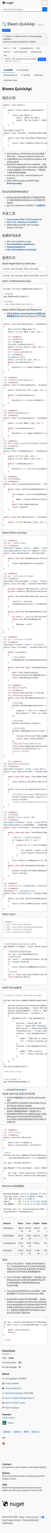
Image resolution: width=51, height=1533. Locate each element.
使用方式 (41, 205)
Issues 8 (22, 1089)
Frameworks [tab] (24, 70)
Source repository (13, 1388)
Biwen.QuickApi (14, 183)
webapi (7, 1431)
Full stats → (6, 1354)
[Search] (44, 9)
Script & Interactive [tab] (20, 52)
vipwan (10, 1422)
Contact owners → (9, 1417)
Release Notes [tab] (11, 80)
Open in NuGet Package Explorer (20, 1398)
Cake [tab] (5, 55)
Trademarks (7, 1523)
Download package (13, 1393)
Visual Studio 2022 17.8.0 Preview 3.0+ (24, 219)
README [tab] (9, 70)
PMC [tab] (14, 48)
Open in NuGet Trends (15, 1402)
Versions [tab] (39, 75)
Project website (12, 1383)
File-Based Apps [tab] (36, 52)
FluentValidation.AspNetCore (21, 244)
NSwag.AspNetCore (16, 247)
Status (6, 1473)
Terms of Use (32, 1517)
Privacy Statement (30, 1520)
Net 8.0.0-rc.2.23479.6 (28, 222)
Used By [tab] (26, 75)
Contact (6, 1464)
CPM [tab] (38, 48)
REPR (26, 1431)
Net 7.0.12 (11, 222)
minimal (17, 1431)
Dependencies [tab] (11, 75)
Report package (12, 1407)
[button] (42, 59)
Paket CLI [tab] (7, 52)
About (22, 1517)
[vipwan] (4, 1423)
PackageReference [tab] (26, 48)
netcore (35, 1431)
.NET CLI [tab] (6, 48)
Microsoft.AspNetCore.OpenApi (21, 249)
